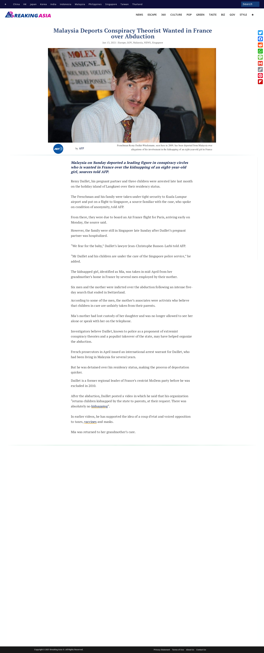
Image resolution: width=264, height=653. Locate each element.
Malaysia (80, 4)
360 (163, 14)
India (53, 4)
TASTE (212, 14)
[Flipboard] (260, 82)
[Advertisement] (31, 188)
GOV (232, 14)
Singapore (111, 4)
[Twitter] (260, 33)
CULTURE (176, 14)
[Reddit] (260, 45)
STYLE (243, 14)
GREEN (200, 14)
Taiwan (125, 4)
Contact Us (201, 650)
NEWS (139, 14)
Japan (33, 4)
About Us (190, 650)
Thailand (137, 4)
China (16, 4)
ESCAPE (152, 14)
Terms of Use (178, 650)
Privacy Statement (162, 650)
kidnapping (99, 406)
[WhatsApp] (260, 51)
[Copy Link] (260, 69)
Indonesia (65, 4)
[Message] (260, 57)
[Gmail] (260, 63)
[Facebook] (260, 39)
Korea (43, 4)
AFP (81, 148)
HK (25, 4)
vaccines (90, 422)
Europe (122, 42)
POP (189, 14)
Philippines (95, 4)
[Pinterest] (260, 76)
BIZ (223, 14)
